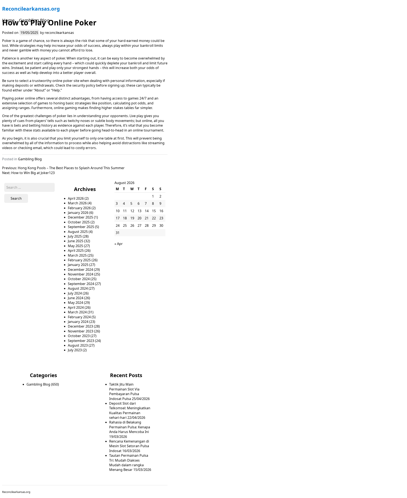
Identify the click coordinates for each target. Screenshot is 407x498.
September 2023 (81, 340)
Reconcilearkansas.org (31, 8)
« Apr (118, 243)
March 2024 (77, 312)
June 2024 (75, 298)
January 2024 (78, 321)
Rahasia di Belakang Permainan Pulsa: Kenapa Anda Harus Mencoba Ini (129, 427)
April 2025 (76, 250)
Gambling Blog (34, 20)
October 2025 (79, 222)
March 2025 (77, 255)
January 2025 (78, 264)
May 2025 (75, 245)
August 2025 (78, 231)
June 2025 (75, 241)
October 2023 (79, 335)
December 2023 (80, 326)
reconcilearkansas (59, 32)
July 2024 (75, 293)
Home (8, 20)
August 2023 (78, 345)
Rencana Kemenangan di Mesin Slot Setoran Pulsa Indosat (129, 446)
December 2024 (80, 269)
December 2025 (80, 217)
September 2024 (81, 283)
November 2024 (80, 274)
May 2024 (75, 302)
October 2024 (79, 279)
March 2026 (77, 203)
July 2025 (75, 236)
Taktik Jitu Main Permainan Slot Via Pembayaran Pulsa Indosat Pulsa (124, 391)
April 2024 (76, 307)
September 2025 (81, 226)
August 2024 (78, 288)
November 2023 (80, 331)
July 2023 (75, 350)
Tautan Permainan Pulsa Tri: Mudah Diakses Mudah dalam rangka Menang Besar (128, 462)
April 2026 (76, 198)
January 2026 (78, 212)
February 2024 (79, 317)
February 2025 (79, 260)
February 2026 (79, 208)
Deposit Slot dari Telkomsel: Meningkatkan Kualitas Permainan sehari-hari (129, 410)
